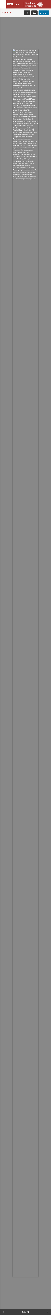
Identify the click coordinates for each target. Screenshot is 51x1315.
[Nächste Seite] (48, 1312)
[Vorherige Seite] (3, 1312)
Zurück (7, 13)
